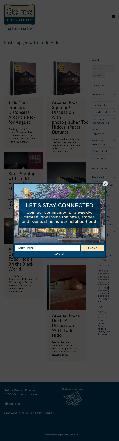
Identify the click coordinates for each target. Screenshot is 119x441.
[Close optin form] (105, 183)
